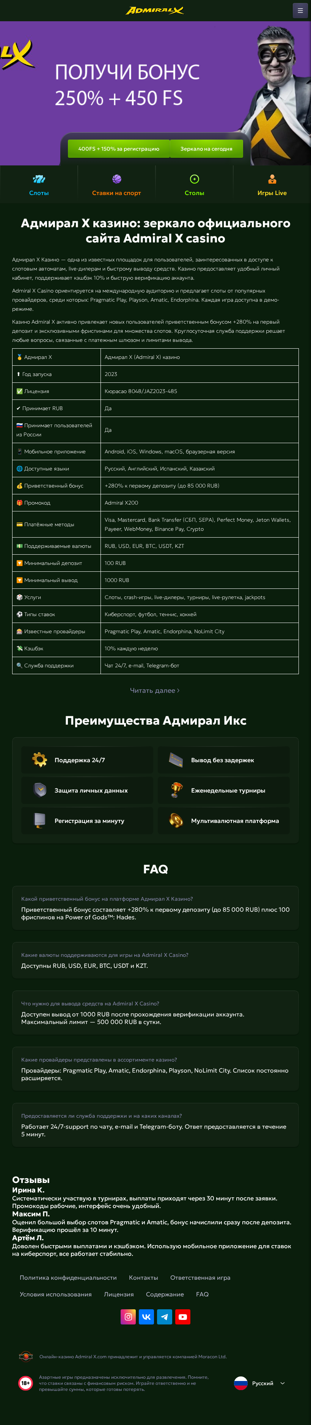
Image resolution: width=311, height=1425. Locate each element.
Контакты (143, 1277)
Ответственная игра (200, 1277)
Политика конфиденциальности (68, 1277)
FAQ (202, 1294)
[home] (155, 10)
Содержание (165, 1294)
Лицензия (119, 1294)
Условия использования (56, 1294)
